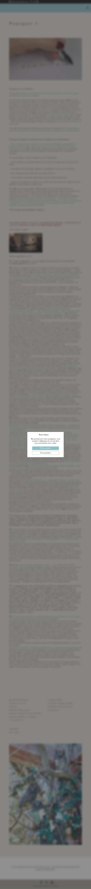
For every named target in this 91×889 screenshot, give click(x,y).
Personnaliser (45, 453)
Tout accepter (45, 448)
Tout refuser (44, 435)
